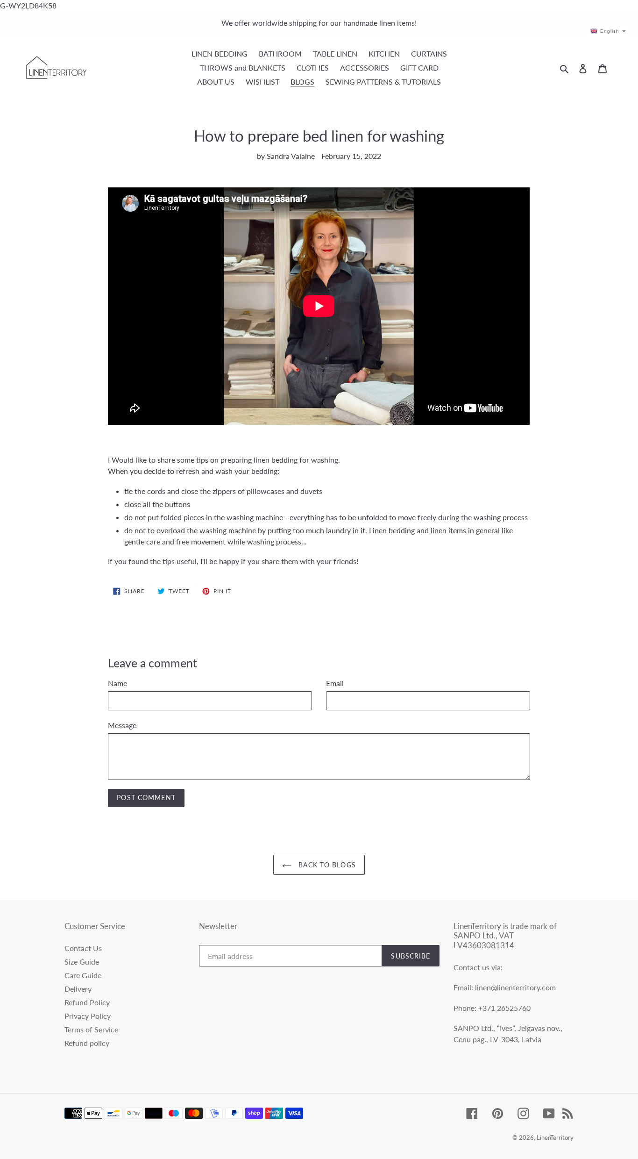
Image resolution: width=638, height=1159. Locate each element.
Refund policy (86, 1042)
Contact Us (83, 948)
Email (335, 683)
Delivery (78, 988)
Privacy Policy (87, 1015)
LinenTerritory (555, 1137)
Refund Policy (87, 1002)
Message (122, 725)
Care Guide (82, 975)
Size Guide (81, 961)
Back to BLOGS (326, 865)
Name (117, 683)
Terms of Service (91, 1029)
